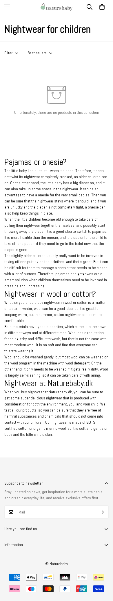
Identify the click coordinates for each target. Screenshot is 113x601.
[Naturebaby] (56, 7)
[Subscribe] (102, 512)
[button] (102, 7)
